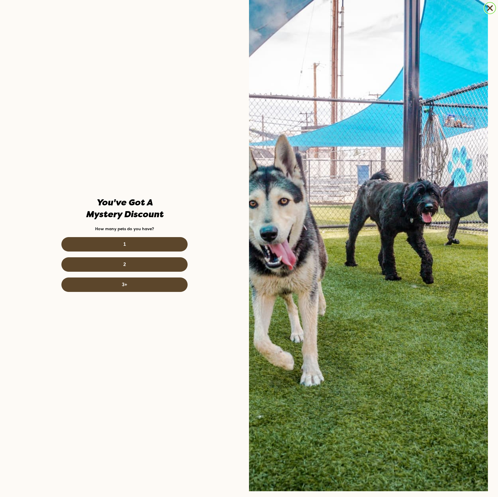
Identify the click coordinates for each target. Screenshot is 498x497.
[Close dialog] (490, 8)
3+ (124, 284)
